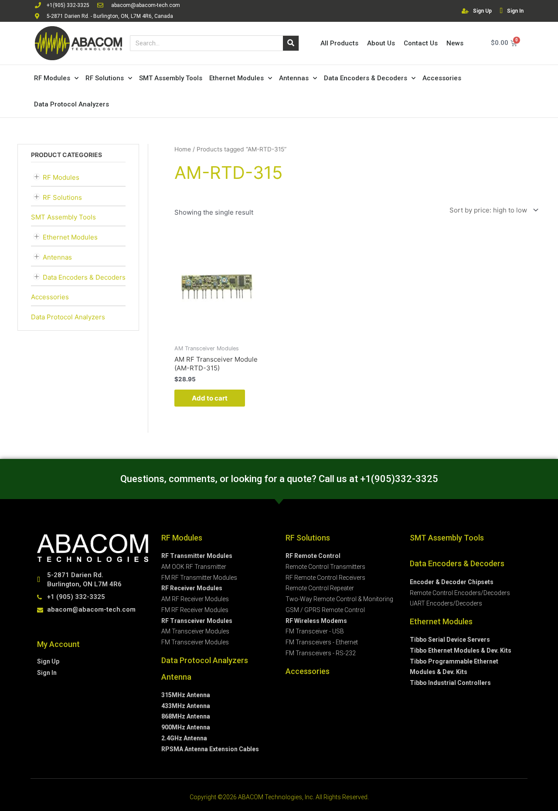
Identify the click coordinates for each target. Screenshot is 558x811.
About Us (381, 43)
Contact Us (421, 43)
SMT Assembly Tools (170, 78)
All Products (339, 43)
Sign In (515, 11)
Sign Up (482, 11)
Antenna (176, 676)
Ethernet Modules (236, 78)
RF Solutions (104, 78)
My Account (58, 644)
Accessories (441, 78)
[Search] (291, 43)
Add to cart (210, 398)
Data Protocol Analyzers (71, 104)
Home (182, 149)
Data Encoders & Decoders (365, 78)
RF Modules (52, 78)
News (454, 43)
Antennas (294, 78)
